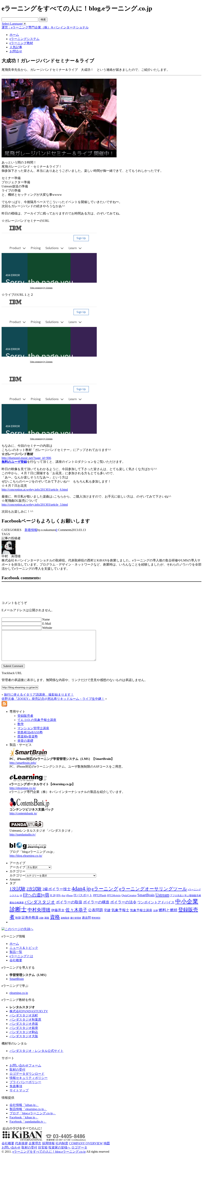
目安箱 (43, 1147)
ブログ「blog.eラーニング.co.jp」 (33, 1113)
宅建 (107, 910)
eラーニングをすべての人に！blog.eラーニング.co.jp (49, 1151)
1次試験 (18, 888)
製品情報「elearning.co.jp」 (28, 1109)
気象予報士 (120, 910)
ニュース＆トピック (24, 947)
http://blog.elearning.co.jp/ (26, 855)
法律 (155, 910)
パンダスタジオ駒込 (24, 1032)
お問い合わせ (11, 1147)
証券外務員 (30, 917)
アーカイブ (17, 867)
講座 (46, 917)
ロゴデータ (79, 1147)
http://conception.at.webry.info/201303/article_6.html (35, 489)
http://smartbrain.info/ (23, 762)
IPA (58, 895)
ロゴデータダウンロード (27, 1073)
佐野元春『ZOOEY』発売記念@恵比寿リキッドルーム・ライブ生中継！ (53, 698)
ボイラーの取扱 (69, 902)
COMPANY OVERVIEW (86, 1143)
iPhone (69, 895)
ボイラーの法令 (123, 902)
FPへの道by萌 (36, 895)
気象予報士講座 (141, 910)
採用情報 (48, 1143)
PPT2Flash (99, 895)
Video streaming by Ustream (41, 288)
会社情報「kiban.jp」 (24, 1105)
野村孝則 (96, 918)
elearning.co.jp (19, 993)
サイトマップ (19, 1090)
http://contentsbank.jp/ (23, 813)
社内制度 (62, 1143)
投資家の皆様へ (59, 1147)
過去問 (86, 917)
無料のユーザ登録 (14, 461)
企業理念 (35, 1143)
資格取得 (65, 918)
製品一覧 (16, 952)
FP (21, 896)
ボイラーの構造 (96, 902)
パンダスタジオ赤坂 (24, 1023)
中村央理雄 (39, 909)
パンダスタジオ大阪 (24, 1036)
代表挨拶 (21, 1143)
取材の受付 (17, 1069)
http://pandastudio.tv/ (23, 834)
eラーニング (105, 888)
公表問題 (95, 910)
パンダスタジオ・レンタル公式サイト (36, 1050)
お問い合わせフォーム (25, 1065)
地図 (106, 1143)
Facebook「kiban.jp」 (24, 1117)
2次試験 (34, 888)
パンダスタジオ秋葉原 (25, 1019)
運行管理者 (75, 918)
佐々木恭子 (76, 910)
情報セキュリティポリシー (29, 1078)
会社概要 (16, 960)
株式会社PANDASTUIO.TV (29, 1011)
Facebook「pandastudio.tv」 (28, 1121)
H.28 (53, 895)
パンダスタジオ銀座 (24, 1028)
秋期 (18, 917)
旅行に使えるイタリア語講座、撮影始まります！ (39, 694)
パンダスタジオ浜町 (24, 1015)
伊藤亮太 (58, 910)
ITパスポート (83, 895)
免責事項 (16, 1086)
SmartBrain (146, 895)
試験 (41, 918)
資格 (55, 917)
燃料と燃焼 (168, 910)
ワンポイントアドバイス (155, 902)
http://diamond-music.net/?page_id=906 (26, 458)
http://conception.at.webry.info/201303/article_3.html (35, 504)
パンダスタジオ (40, 902)
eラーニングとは (21, 956)
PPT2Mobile (114, 895)
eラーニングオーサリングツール (153, 888)
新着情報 (31, 530)
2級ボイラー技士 (56, 889)
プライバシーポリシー (25, 1082)
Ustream (162, 895)
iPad (63, 896)
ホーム (14, 943)
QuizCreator (129, 895)
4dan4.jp (81, 888)
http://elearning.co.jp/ (23, 788)
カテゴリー (17, 875)
